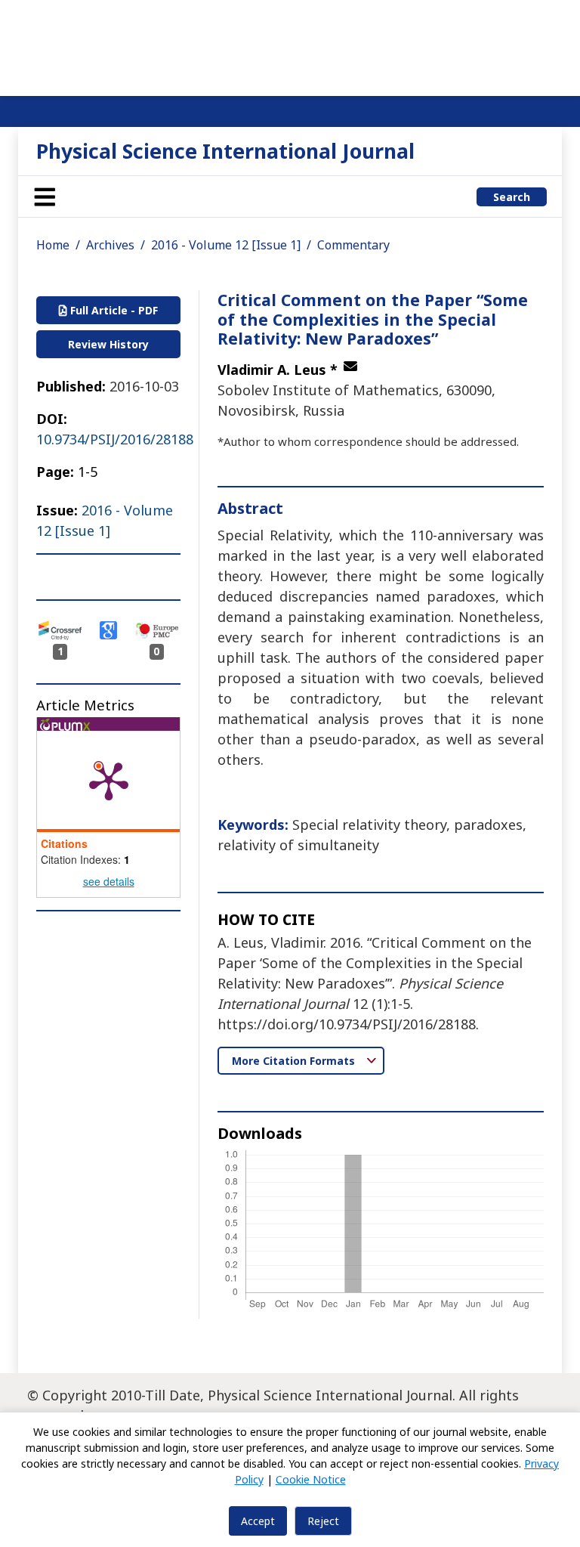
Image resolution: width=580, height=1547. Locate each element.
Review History (108, 344)
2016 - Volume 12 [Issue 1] (226, 245)
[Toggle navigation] (44, 196)
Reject (323, 1521)
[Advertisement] (290, 45)
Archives (110, 245)
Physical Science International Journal (225, 151)
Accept (258, 1521)
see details (108, 881)
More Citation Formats (295, 1061)
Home (52, 245)
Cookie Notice (311, 1479)
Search (511, 197)
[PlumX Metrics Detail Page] (108, 780)
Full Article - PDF (112, 310)
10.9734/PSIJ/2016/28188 (114, 439)
